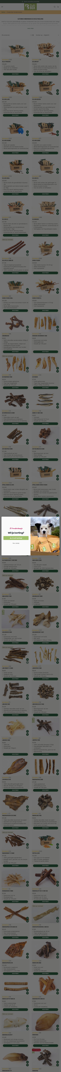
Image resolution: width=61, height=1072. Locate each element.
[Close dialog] (57, 518)
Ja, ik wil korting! (16, 538)
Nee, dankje (16, 543)
